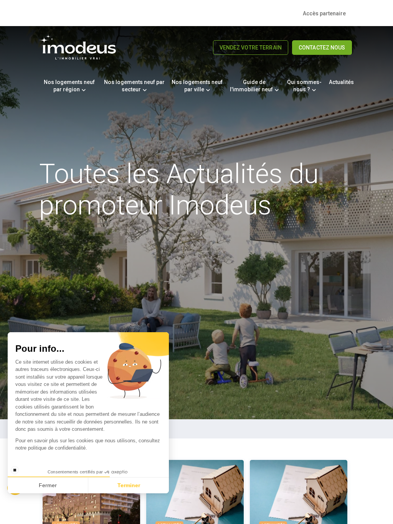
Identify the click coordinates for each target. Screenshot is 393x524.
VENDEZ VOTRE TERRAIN (251, 47)
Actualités (341, 82)
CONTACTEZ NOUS (322, 47)
